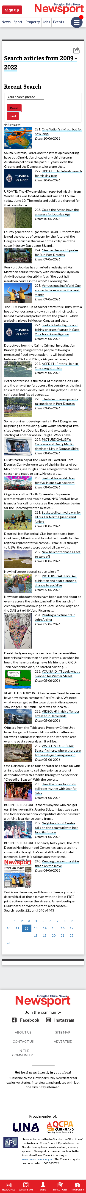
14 (45, 928)
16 (62, 928)
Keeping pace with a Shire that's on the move (57, 863)
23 (8, 943)
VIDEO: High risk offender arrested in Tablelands (57, 713)
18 (36, 935)
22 (71, 935)
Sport (18, 22)
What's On (26, 1189)
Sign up (12, 9)
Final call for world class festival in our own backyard (55, 480)
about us (23, 1032)
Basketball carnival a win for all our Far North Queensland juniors (58, 516)
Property (32, 22)
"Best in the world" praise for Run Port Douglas (56, 252)
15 (53, 928)
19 (45, 935)
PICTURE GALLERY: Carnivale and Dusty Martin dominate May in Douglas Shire (57, 444)
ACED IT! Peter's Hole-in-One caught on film (57, 366)
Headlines (8, 1189)
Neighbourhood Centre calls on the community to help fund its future (56, 827)
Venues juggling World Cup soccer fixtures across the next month (58, 290)
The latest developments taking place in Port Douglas (56, 401)
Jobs (46, 22)
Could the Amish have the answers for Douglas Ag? (57, 212)
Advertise (63, 1041)
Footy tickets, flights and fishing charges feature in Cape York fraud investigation (57, 329)
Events (58, 22)
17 (71, 928)
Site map (62, 1032)
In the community (22, 1053)
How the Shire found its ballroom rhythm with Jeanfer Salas (56, 788)
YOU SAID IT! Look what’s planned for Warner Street (57, 673)
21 (62, 935)
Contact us (23, 1041)
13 (36, 928)
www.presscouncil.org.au (37, 1159)
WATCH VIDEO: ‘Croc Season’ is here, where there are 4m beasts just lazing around (58, 750)
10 (8, 928)
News (6, 22)
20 (53, 935)
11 (17, 928)
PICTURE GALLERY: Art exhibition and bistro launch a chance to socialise (56, 580)
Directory (60, 1189)
